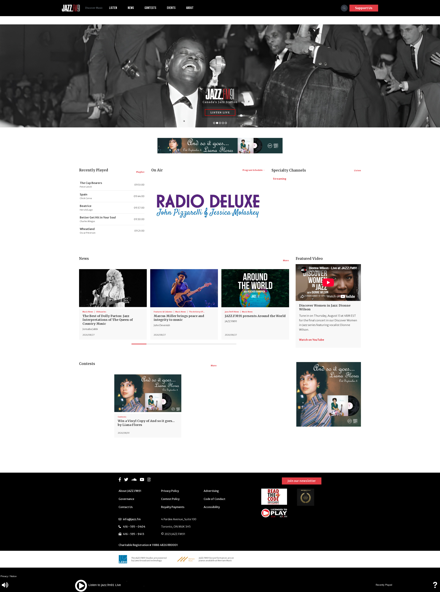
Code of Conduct (214, 499)
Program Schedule (253, 170)
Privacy (4, 576)
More (286, 260)
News (131, 8)
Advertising (211, 491)
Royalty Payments (172, 507)
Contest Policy (170, 499)
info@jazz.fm (132, 519)
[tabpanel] (113, 304)
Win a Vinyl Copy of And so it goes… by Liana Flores (146, 423)
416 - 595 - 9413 (133, 534)
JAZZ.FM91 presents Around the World (255, 316)
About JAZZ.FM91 (130, 491)
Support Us (363, 8)
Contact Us (126, 507)
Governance (126, 499)
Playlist (140, 172)
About (190, 8)
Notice (13, 576)
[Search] (344, 8)
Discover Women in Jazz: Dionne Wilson (324, 307)
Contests (150, 8)
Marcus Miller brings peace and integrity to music (179, 318)
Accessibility (212, 507)
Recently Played (384, 585)
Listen (113, 8)
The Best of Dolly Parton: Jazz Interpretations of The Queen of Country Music (107, 320)
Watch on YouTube (311, 339)
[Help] (435, 586)
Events (171, 8)
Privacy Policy (170, 491)
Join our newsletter (302, 481)
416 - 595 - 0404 (134, 526)
